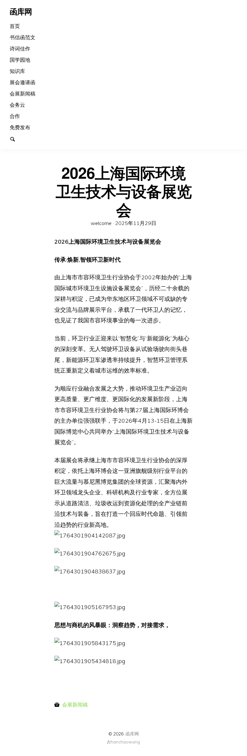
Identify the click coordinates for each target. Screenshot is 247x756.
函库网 (132, 733)
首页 (15, 26)
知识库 (17, 71)
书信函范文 (22, 37)
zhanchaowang (124, 741)
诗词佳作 (20, 48)
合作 (15, 116)
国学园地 (20, 60)
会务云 (17, 105)
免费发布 (20, 127)
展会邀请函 (22, 82)
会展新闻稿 (22, 93)
